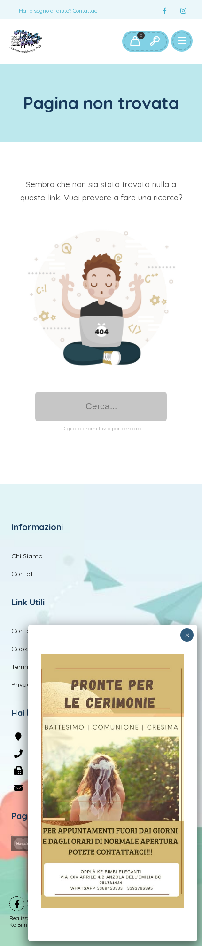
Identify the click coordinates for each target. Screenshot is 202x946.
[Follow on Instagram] (183, 11)
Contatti (24, 574)
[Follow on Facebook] (164, 11)
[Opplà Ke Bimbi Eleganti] (25, 41)
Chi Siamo (27, 556)
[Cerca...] (154, 41)
